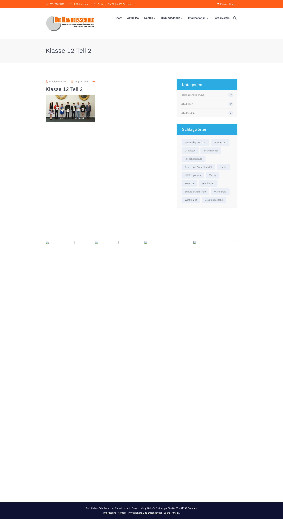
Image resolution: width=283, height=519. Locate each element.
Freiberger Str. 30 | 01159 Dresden (114, 4)
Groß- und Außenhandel (198, 167)
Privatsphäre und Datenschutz (145, 512)
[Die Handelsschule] (70, 23)
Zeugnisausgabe (214, 199)
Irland (223, 167)
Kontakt (122, 512)
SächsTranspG (172, 512)
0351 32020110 (57, 4)
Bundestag (220, 142)
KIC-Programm (193, 175)
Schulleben (187, 103)
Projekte (189, 183)
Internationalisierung (192, 94)
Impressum (109, 512)
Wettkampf (191, 199)
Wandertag (220, 191)
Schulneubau (188, 112)
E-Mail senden (81, 4)
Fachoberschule (193, 158)
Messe (212, 175)
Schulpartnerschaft (195, 191)
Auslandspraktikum (195, 142)
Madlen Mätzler (58, 81)
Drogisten (190, 150)
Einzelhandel (211, 150)
